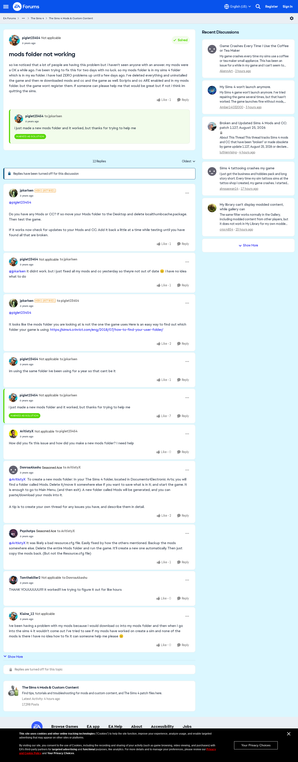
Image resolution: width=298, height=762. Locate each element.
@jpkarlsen (17, 271)
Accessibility (162, 726)
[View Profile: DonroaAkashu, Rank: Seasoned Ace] (13, 470)
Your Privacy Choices (256, 745)
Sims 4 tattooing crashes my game (247, 168)
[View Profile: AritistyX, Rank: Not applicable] (13, 433)
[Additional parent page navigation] (23, 18)
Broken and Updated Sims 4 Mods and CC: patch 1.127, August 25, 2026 (253, 125)
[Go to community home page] (26, 6)
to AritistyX (72, 467)
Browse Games (64, 726)
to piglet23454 (68, 301)
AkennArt (226, 71)
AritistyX (27, 431)
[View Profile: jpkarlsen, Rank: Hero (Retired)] (13, 193)
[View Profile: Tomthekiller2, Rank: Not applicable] (13, 580)
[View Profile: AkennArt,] (212, 49)
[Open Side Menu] (6, 6)
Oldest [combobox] (188, 161)
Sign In (288, 6)
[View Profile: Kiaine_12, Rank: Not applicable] (13, 616)
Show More (15, 657)
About (136, 726)
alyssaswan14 (229, 189)
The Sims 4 (37, 18)
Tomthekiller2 (30, 578)
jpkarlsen (26, 190)
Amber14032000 (231, 107)
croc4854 (226, 229)
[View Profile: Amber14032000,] (212, 90)
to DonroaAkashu (74, 578)
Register (271, 6)
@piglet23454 (20, 202)
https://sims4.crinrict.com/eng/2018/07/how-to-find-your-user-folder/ (106, 329)
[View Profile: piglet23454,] (18, 118)
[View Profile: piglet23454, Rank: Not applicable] (14, 40)
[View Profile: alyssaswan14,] (212, 171)
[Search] (258, 6)
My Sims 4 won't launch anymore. (245, 87)
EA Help (115, 726)
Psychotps (27, 531)
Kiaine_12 (27, 614)
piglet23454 (31, 38)
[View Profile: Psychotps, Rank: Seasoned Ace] (13, 533)
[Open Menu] (292, 18)
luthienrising (228, 152)
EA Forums (9, 18)
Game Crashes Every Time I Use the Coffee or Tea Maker (254, 48)
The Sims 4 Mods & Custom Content (71, 18)
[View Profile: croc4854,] (212, 208)
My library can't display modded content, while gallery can (252, 206)
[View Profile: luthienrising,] (212, 126)
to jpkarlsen (53, 116)
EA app (93, 726)
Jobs (187, 726)
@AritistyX (17, 479)
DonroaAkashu (30, 467)
